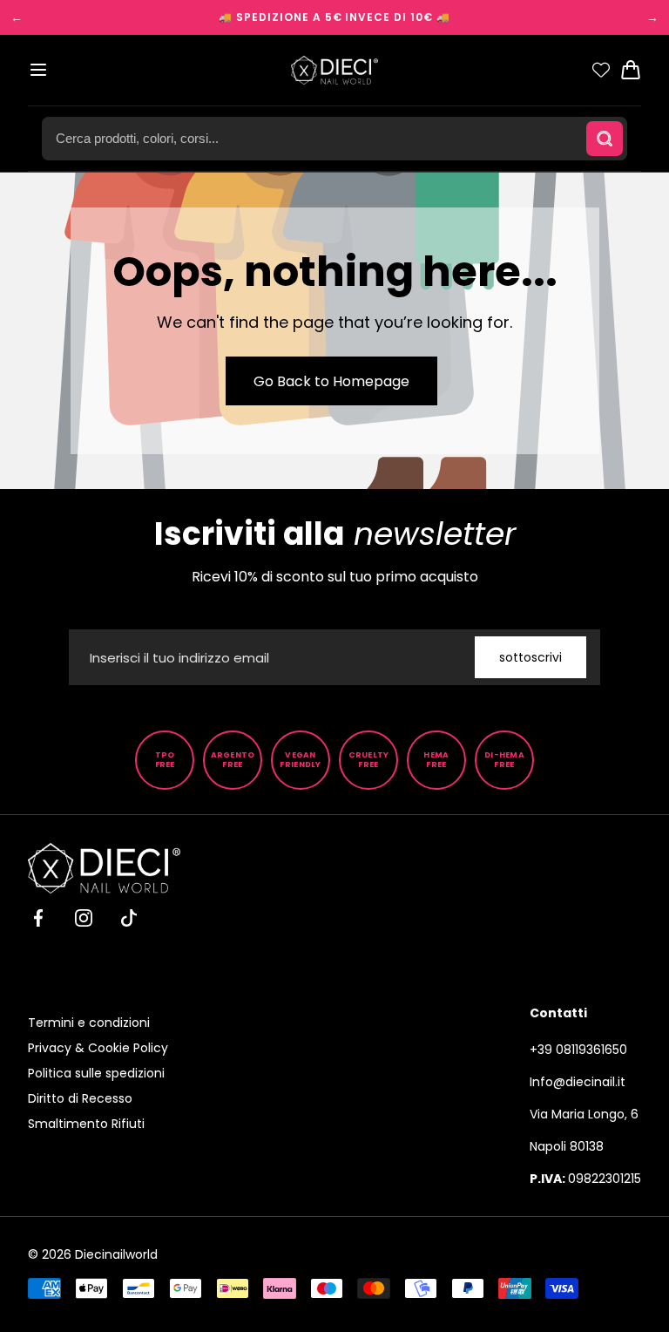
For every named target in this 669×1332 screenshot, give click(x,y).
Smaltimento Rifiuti (86, 1123)
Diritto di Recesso (80, 1098)
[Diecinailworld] (334, 70)
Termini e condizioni (89, 1022)
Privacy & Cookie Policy (98, 1048)
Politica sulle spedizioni (96, 1073)
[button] (38, 69)
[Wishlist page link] (601, 69)
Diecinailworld (116, 1254)
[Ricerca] (604, 138)
